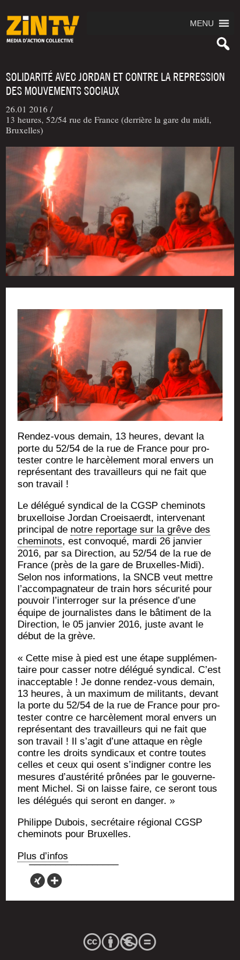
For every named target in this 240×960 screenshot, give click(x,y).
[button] (202, 23)
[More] (54, 880)
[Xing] (37, 880)
